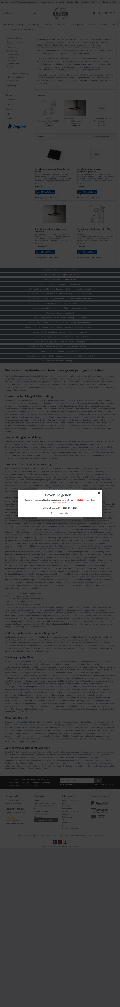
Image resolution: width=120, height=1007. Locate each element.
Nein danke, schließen (60, 513)
